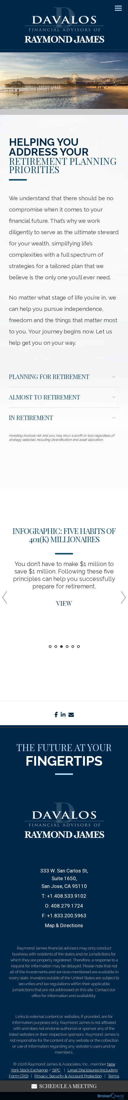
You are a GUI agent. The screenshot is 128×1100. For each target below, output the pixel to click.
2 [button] (55, 646)
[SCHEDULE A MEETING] (64, 854)
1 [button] (50, 646)
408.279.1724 (67, 906)
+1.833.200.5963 (66, 916)
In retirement (31, 417)
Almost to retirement (44, 397)
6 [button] (78, 646)
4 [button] (67, 646)
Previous (7, 600)
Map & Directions (64, 925)
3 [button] (61, 646)
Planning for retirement (49, 376)
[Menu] (115, 7)
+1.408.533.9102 (66, 896)
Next (121, 600)
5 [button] (72, 646)
